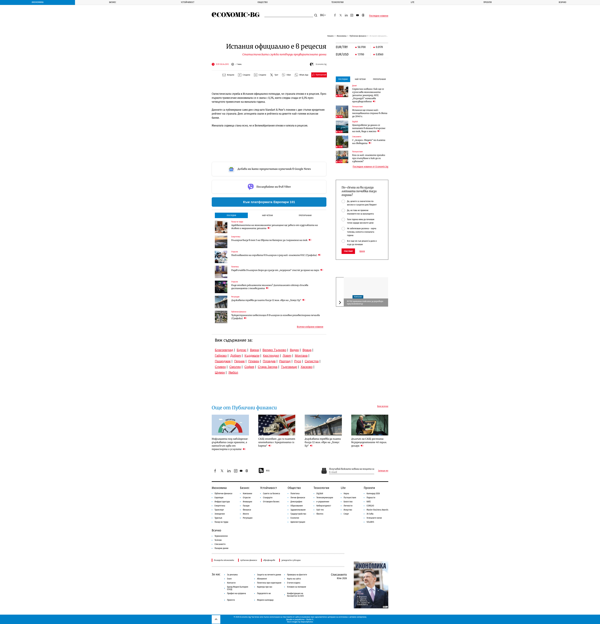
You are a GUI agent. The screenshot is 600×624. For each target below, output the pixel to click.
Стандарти (267, 497)
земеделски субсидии (291, 560)
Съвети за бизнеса (271, 493)
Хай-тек (320, 509)
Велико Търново (274, 350)
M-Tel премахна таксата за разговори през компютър (365, 302)
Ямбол (233, 372)
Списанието (220, 544)
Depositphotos (307, 622)
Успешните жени (374, 518)
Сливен (220, 367)
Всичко (562, 2)
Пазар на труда (221, 522)
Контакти (231, 582)
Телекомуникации (324, 497)
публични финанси (248, 560)
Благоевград (224, 350)
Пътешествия (350, 497)
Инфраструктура (222, 501)
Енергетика (220, 505)
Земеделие (220, 514)
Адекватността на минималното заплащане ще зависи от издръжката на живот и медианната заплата (274, 227)
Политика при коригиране (269, 582)
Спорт (346, 514)
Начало (330, 36)
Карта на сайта (294, 578)
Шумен (220, 372)
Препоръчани (305, 215)
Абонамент (262, 578)
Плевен (253, 361)
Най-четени (267, 215)
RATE (369, 501)
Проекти (487, 2)
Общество (263, 2)
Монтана (301, 355)
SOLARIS (370, 522)
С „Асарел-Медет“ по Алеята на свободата (368, 142)
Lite (412, 2)
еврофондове (269, 560)
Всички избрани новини (310, 327)
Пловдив (269, 361)
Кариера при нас (264, 587)
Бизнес (112, 2)
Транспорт (219, 509)
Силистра (312, 361)
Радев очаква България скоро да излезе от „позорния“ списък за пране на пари (275, 270)
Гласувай (348, 251)
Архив (362, 251)
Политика (295, 493)
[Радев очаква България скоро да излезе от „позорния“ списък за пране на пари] (221, 272)
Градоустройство (298, 514)
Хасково (306, 367)
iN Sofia (370, 514)
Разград (285, 361)
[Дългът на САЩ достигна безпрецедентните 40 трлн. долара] (369, 425)
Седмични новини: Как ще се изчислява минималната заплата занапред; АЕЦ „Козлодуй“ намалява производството (368, 95)
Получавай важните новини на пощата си (351, 469)
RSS (268, 470)
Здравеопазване (298, 509)
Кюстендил (271, 355)
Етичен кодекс (293, 582)
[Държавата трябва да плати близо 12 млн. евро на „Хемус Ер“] (221, 302)
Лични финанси (297, 497)
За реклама (232, 574)
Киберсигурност (323, 505)
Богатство (348, 501)
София (249, 367)
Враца (306, 350)
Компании (358, 297)
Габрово (221, 355)
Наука (346, 493)
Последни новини (378, 16)
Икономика (37, 2)
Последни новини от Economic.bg (370, 166)
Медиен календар (265, 600)
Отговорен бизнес (271, 501)
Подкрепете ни (264, 593)
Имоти (246, 514)
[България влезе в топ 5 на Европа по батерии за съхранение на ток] (221, 242)
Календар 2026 (373, 493)
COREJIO (370, 505)
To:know (218, 540)
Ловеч (287, 355)
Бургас (241, 350)
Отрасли (247, 497)
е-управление (322, 501)
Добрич (235, 355)
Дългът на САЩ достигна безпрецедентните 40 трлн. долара (369, 442)
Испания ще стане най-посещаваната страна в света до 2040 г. (369, 113)
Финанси (247, 509)
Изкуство (348, 509)
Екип (229, 578)
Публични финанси (358, 36)
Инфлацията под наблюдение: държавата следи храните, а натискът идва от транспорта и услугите (230, 444)
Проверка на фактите (297, 574)
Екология (294, 518)
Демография (296, 501)
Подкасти (371, 497)
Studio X (309, 619)
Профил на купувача (236, 593)
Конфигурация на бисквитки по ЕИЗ (295, 594)
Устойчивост (187, 2)
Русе (297, 361)
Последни (231, 215)
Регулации (247, 518)
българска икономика (224, 560)
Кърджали (252, 355)
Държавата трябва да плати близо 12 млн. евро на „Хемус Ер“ (266, 300)
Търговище (289, 367)
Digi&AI (319, 493)
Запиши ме (383, 471)
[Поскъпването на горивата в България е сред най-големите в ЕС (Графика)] (221, 257)
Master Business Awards (377, 509)
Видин (294, 350)
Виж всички (382, 406)
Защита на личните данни (269, 574)
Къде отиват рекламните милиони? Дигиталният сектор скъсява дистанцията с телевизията (269, 287)
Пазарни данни (221, 548)
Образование (296, 505)
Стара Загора (267, 367)
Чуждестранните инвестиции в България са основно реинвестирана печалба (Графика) (275, 317)
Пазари (246, 505)
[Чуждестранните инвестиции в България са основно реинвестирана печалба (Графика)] (221, 317)
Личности (348, 505)
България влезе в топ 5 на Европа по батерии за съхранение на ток (269, 240)
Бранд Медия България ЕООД (237, 588)
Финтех (319, 514)
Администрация (297, 522)
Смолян (235, 367)
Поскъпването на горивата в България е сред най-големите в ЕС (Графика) (274, 255)
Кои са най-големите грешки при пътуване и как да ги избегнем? (368, 158)
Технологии (337, 2)
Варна (254, 350)
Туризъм (218, 518)
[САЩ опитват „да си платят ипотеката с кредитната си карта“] (276, 425)
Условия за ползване (296, 587)
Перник (239, 361)
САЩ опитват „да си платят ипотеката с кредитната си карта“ (276, 442)
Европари (219, 497)
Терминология (221, 536)
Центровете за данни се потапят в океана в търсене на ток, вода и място (368, 128)
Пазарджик (223, 361)
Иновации (247, 501)
